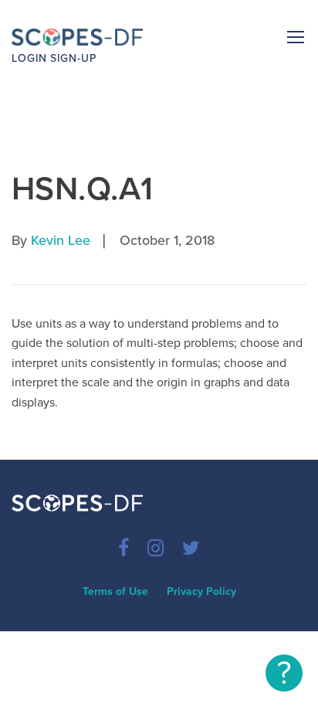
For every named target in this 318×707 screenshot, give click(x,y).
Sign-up (73, 58)
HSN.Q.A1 (82, 189)
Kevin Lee (60, 240)
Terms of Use (115, 591)
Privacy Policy (201, 591)
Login (29, 58)
